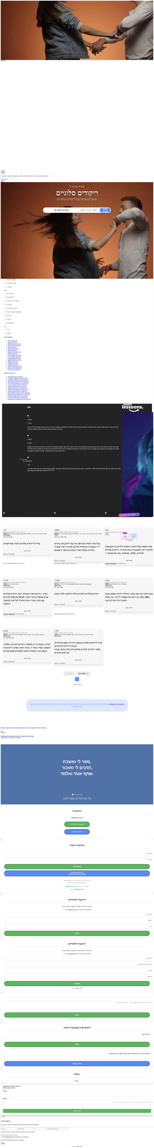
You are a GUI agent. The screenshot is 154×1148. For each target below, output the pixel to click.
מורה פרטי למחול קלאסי (14, 360)
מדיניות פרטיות (13, 727)
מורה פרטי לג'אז (12, 347)
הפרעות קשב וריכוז (14, 312)
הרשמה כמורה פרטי (30, 727)
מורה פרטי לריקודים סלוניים (15, 376)
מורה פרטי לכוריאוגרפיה (14, 352)
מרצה (9, 319)
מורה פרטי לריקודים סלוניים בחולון (17, 386)
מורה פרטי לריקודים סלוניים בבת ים (17, 384)
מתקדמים (10, 297)
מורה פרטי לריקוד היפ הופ (15, 366)
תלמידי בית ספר (13, 301)
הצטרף (77, 983)
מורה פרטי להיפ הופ (13, 348)
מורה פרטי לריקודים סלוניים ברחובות (18, 396)
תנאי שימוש (21, 727)
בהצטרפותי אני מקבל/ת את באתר (78, 909)
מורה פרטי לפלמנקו (13, 365)
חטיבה (9, 304)
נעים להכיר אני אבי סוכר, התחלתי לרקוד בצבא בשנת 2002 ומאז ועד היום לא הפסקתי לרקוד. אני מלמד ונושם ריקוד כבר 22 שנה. (129, 597)
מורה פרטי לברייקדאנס (14, 345)
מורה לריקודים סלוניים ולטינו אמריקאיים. (21, 543)
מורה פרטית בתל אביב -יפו (15, 633)
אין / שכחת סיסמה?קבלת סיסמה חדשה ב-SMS (77, 873)
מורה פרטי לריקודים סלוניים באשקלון (18, 380)
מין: (5, 326)
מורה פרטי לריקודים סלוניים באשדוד (18, 378)
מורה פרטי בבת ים (114, 532)
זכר (8, 329)
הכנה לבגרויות (12, 308)
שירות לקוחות (39, 727)
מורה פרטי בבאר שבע (14, 532)
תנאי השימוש (72, 909)
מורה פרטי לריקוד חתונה (14, 368)
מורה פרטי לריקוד (12, 340)
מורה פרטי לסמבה (13, 363)
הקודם (71, 673)
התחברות (77, 867)
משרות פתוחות (5, 727)
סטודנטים (10, 323)
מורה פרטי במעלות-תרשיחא (66, 532)
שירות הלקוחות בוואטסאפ (71, 886)
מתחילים (10, 293)
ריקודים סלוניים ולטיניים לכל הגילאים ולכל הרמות (76, 593)
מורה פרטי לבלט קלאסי (14, 344)
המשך (2, 1143)
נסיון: (5, 290)
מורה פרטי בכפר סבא (64, 582)
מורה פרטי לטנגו (12, 350)
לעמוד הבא (82, 673)
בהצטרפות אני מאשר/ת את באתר (15, 1137)
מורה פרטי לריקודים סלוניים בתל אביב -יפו (19, 399)
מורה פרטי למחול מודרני (14, 357)
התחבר (74, 988)
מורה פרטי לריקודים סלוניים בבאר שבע (18, 381)
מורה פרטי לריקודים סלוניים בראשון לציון (19, 394)
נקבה (9, 333)
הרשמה (72, 889)
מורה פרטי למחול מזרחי (14, 358)
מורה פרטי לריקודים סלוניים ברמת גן (18, 397)
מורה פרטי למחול (12, 353)
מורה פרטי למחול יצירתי (14, 355)
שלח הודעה (77, 1111)
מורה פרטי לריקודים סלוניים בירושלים (18, 389)
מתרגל (9, 315)
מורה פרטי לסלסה (13, 361)
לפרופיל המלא (8, 554)
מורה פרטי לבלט (12, 342)
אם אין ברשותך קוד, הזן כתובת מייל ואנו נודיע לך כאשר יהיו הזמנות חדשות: (129, 1053)
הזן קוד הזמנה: (146, 1034)
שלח (2, 181)
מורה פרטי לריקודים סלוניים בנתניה (17, 391)
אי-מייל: (5, 1091)
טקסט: (5, 1098)
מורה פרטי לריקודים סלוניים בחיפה (17, 388)
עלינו (45, 727)
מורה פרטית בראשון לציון (14, 582)
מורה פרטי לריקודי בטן (14, 369)
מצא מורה (105, 210)
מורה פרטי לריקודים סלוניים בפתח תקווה (19, 392)
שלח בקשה (77, 1064)
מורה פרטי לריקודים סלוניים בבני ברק (18, 383)
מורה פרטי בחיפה (63, 633)
